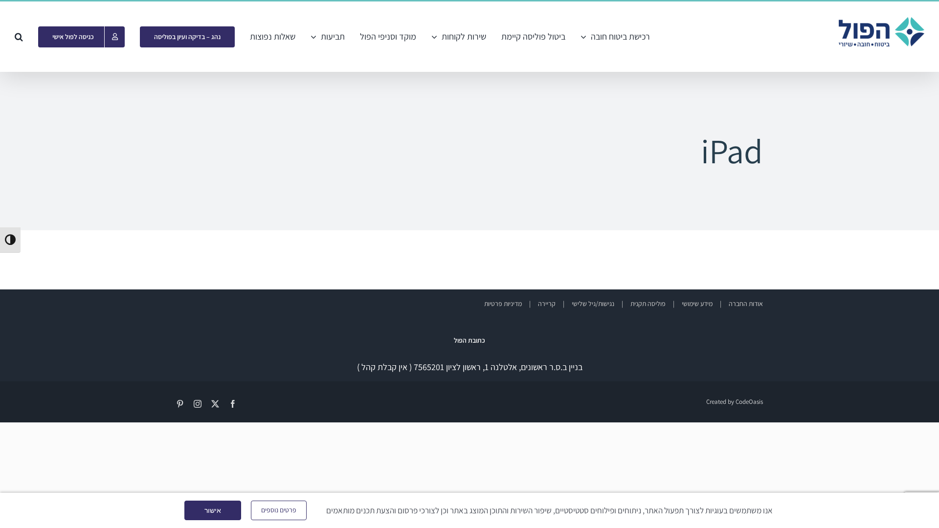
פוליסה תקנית (648, 303)
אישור (212, 510)
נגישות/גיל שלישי (593, 303)
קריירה (547, 303)
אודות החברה (746, 303)
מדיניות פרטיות (503, 303)
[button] (19, 36)
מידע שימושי (697, 303)
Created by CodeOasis (734, 401)
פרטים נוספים (278, 510)
